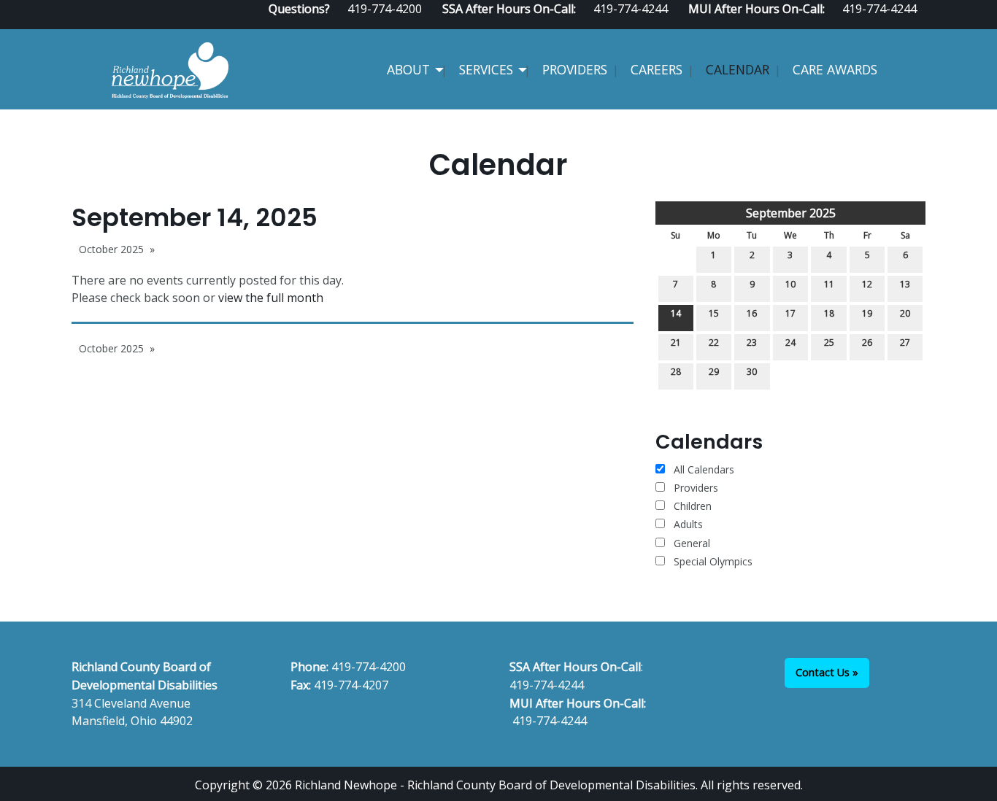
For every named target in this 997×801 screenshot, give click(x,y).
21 (676, 342)
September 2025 (791, 213)
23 (752, 342)
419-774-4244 (546, 685)
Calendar (737, 69)
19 (867, 313)
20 (905, 313)
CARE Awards (835, 69)
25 (829, 342)
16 (752, 313)
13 (905, 284)
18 (829, 313)
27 (905, 342)
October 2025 (111, 249)
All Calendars (702, 469)
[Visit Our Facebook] (873, 23)
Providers (574, 69)
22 (714, 342)
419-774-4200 (368, 667)
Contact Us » (827, 672)
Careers (656, 69)
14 (676, 313)
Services (486, 69)
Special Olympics (713, 561)
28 (676, 371)
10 (790, 284)
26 (867, 342)
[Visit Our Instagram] (919, 23)
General (692, 543)
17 (790, 313)
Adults (688, 524)
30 (752, 371)
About (408, 69)
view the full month (270, 298)
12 (867, 284)
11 (829, 284)
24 (790, 342)
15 (714, 313)
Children (693, 506)
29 (714, 371)
